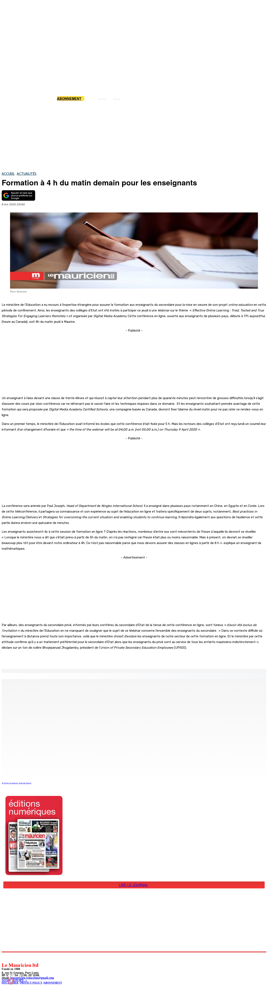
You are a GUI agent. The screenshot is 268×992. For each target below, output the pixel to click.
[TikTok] (33, 957)
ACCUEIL (8, 173)
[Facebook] (43, 658)
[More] (89, 658)
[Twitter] (59, 658)
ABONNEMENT (53, 982)
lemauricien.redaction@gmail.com (32, 977)
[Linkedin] (24, 957)
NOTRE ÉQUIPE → (15, 980)
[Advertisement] (134, 136)
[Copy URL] (74, 658)
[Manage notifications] (11, 981)
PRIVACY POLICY (31, 982)
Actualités (26, 173)
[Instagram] (14, 957)
